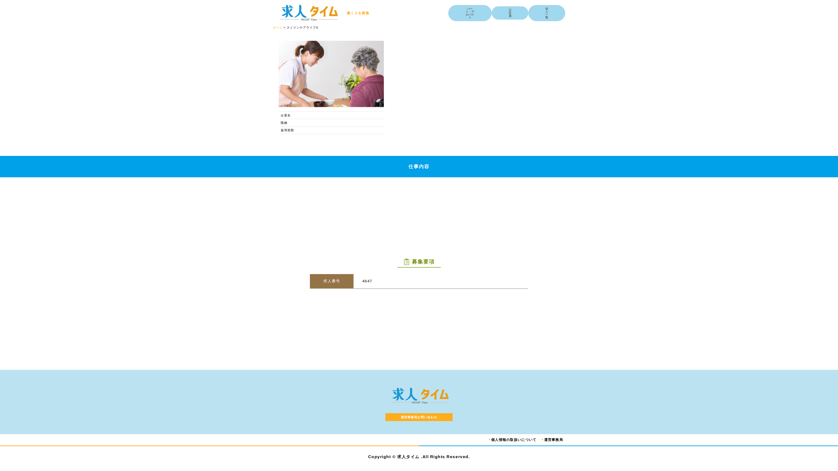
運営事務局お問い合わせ (419, 417)
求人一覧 (546, 13)
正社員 (510, 13)
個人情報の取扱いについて (513, 440)
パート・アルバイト (470, 13)
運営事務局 (553, 440)
